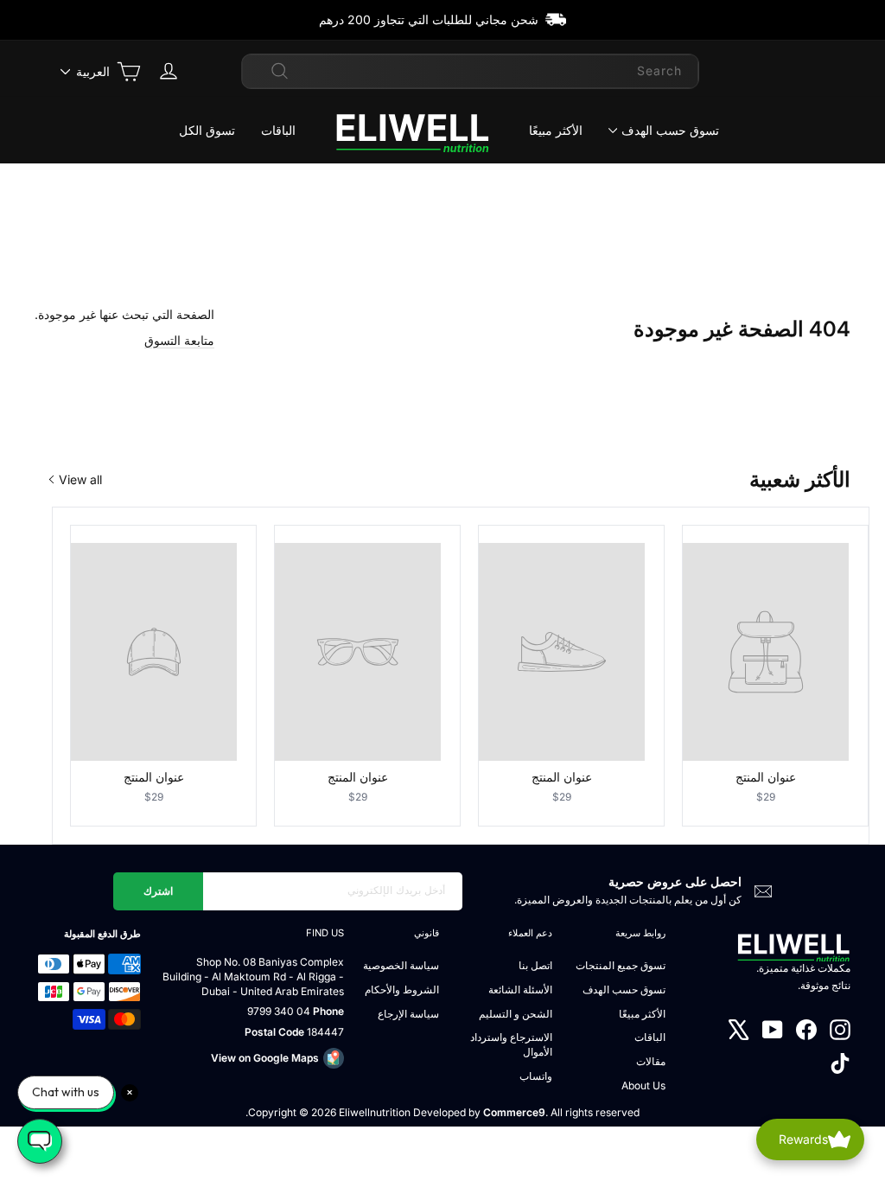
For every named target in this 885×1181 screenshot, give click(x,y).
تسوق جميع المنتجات (620, 965)
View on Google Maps (265, 1057)
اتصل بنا (535, 965)
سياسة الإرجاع (408, 1013)
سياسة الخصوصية (401, 965)
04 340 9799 (278, 1011)
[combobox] (470, 70)
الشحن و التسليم (515, 1013)
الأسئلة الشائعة (520, 989)
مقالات (650, 1061)
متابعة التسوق (179, 340)
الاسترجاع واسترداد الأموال (511, 1044)
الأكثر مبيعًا (556, 130)
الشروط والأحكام (402, 989)
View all (80, 479)
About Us (643, 1085)
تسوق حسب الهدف (670, 130)
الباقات (278, 130)
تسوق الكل (207, 130)
